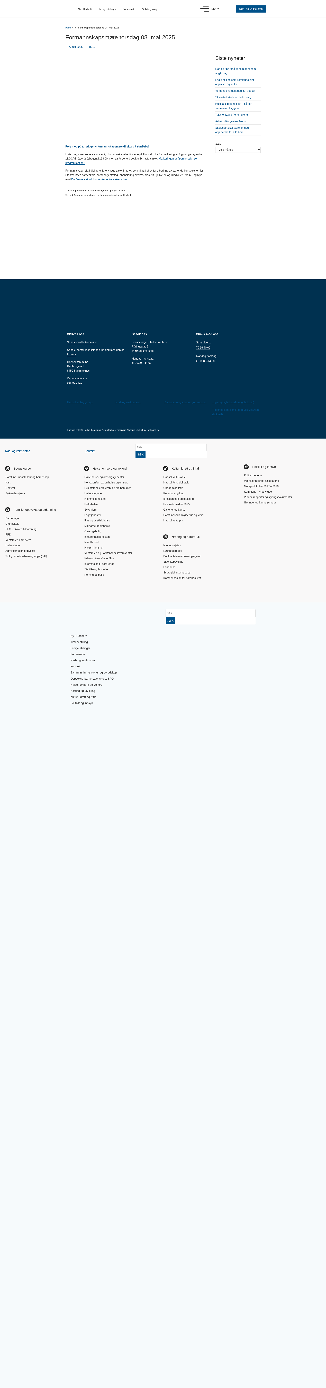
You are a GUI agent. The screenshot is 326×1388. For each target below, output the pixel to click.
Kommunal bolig (94, 574)
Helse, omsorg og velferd (86, 684)
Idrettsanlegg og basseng (178, 498)
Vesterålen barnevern (18, 540)
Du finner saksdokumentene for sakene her (99, 179)
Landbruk (169, 567)
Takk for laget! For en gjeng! (232, 114)
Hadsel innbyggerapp (80, 402)
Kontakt (90, 451)
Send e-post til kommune (82, 342)
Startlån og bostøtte (96, 569)
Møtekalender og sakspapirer (261, 480)
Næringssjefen (172, 545)
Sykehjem (90, 509)
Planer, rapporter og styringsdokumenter (268, 497)
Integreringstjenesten (97, 536)
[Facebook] (11, 592)
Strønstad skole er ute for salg (233, 97)
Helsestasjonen (93, 493)
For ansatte (129, 9)
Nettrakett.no (153, 430)
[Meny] (204, 8)
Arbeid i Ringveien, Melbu (231, 121)
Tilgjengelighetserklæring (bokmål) (233, 402)
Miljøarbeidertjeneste (97, 525)
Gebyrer (10, 488)
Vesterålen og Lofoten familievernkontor (108, 553)
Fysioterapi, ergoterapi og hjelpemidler (107, 488)
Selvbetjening (149, 9)
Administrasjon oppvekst (20, 550)
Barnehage (12, 518)
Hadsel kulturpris (173, 520)
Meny (215, 8)
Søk (140, 454)
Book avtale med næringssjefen (182, 556)
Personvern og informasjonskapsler (185, 402)
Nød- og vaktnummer (128, 402)
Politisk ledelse (253, 475)
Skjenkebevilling (173, 561)
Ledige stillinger (107, 9)
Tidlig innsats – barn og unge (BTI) (26, 556)
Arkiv (218, 144)
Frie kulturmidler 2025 (176, 504)
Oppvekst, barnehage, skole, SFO (92, 678)
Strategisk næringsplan (177, 572)
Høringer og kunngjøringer (260, 502)
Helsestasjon (13, 545)
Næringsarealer (172, 550)
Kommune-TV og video (258, 491)
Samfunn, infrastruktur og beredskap (27, 477)
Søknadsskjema (15, 493)
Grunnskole (12, 523)
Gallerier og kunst (174, 509)
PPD (8, 534)
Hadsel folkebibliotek (176, 482)
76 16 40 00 (203, 347)
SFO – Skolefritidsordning (21, 529)
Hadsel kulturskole (174, 477)
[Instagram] (22, 592)
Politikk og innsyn (81, 703)
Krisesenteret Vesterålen (99, 558)
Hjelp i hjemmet (93, 547)
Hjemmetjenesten (95, 498)
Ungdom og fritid (173, 488)
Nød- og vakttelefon (17, 451)
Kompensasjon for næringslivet (182, 578)
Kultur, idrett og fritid (83, 697)
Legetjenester (92, 515)
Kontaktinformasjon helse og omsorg (106, 482)
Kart (7, 482)
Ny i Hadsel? (85, 9)
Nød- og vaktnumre (82, 660)
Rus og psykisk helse (97, 520)
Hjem (68, 27)
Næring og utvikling (82, 690)
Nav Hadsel (91, 542)
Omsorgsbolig (92, 531)
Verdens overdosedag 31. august (235, 90)
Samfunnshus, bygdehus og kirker (183, 515)
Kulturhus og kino (173, 493)
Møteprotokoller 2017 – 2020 (261, 486)
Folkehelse (91, 504)
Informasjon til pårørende (99, 563)
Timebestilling (79, 642)
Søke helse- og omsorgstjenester (104, 477)
